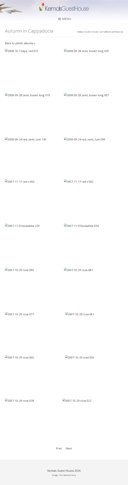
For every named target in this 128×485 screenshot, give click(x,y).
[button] (64, 19)
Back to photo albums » (20, 43)
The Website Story (67, 475)
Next (69, 448)
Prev (59, 448)
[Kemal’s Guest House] (64, 7)
